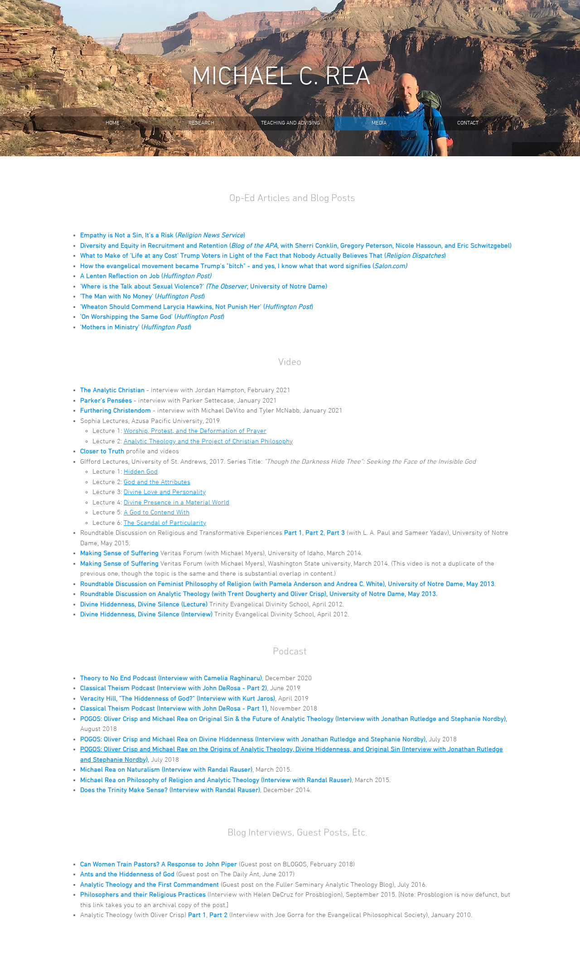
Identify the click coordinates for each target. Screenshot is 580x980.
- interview (169, 411)
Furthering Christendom (116, 411)
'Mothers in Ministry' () (135, 327)
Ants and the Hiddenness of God (127, 874)
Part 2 (314, 533)
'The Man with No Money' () (142, 297)
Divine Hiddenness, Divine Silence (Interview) (146, 614)
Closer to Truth (102, 451)
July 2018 (443, 739)
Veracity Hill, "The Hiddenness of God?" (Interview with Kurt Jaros (176, 699)
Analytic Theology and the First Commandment (149, 885)
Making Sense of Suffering (119, 553)
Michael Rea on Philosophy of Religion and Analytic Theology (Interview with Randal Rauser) (216, 780)
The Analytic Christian (112, 390)
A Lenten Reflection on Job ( (145, 276)
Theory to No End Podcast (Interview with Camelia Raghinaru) (171, 678)
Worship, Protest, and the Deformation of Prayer (195, 431)
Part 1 (293, 533)
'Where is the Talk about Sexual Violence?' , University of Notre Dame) (203, 287)
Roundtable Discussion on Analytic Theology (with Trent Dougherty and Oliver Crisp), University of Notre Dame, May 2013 (258, 594)
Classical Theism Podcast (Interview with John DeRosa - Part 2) (173, 688)
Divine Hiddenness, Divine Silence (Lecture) (144, 604)
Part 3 (336, 533)
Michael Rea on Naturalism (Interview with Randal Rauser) (166, 770)
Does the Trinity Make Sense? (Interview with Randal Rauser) (170, 790)
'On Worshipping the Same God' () (152, 317)
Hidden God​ (141, 472)
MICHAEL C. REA (281, 77)
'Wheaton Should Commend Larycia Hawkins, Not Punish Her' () (196, 307)
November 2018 (293, 709)
